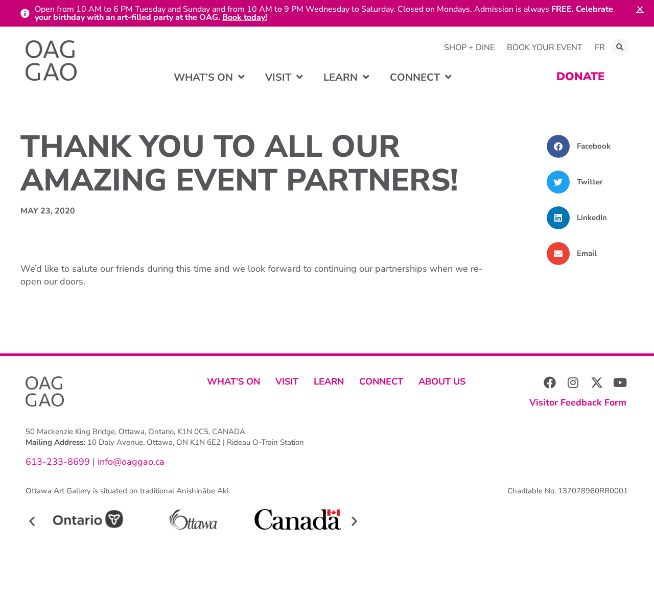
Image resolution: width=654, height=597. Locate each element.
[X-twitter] (597, 382)
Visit (286, 381)
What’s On (233, 381)
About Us (441, 381)
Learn (329, 381)
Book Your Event (544, 47)
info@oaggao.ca (130, 462)
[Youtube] (620, 382)
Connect (381, 381)
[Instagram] (573, 382)
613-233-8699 (58, 462)
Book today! (244, 17)
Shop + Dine (469, 47)
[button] (619, 47)
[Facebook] (550, 382)
